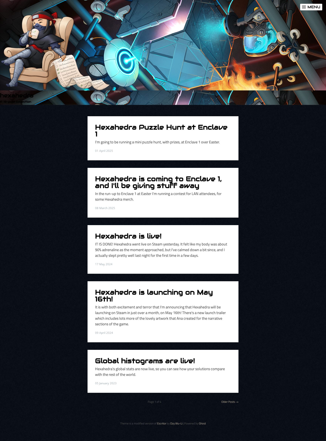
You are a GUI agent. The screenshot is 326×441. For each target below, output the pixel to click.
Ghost (202, 423)
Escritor (161, 423)
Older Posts (229, 401)
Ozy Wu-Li (176, 423)
